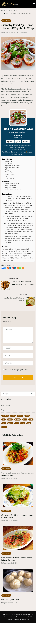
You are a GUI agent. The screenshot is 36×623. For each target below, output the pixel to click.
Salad (22, 423)
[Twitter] (5, 268)
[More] (23, 268)
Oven (24, 419)
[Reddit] (8, 268)
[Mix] (18, 268)
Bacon (13, 415)
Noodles (17, 419)
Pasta (31, 419)
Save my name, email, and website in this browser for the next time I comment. (16, 370)
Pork (3, 423)
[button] (15, 135)
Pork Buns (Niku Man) (10, 600)
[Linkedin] (10, 268)
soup (28, 423)
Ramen (10, 423)
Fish (3, 419)
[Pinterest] (13, 268)
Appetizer (5, 415)
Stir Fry (4, 427)
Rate (26, 142)
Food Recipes (6, 20)
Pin (19, 142)
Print (10, 142)
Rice (16, 423)
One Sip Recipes (20, 614)
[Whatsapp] (20, 268)
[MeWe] (15, 268)
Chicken (20, 415)
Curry (27, 415)
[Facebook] (2, 268)
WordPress (25, 619)
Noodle (10, 419)
